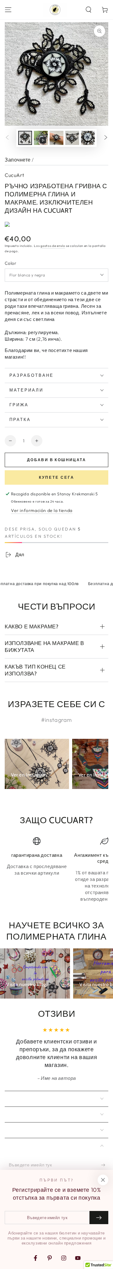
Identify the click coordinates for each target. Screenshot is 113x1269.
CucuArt (14, 175)
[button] (88, 9)
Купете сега (56, 477)
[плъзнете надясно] (106, 138)
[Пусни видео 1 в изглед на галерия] (41, 138)
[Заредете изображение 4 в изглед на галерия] (88, 138)
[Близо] (103, 1180)
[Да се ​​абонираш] (104, 1165)
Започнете (18, 160)
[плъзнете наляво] (7, 138)
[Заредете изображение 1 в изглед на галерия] (25, 138)
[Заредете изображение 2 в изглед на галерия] (56, 138)
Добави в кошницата (56, 459)
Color (10, 263)
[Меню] (8, 9)
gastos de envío (52, 246)
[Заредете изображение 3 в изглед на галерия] (72, 138)
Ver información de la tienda (42, 510)
